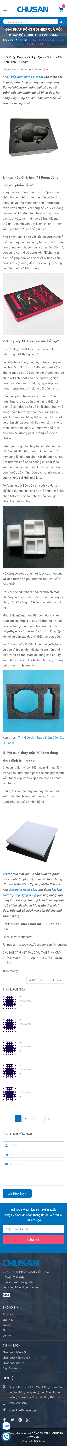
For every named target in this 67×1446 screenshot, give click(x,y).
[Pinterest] (20, 1420)
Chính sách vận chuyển (16, 1357)
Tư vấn (7, 1324)
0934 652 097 (17, 1403)
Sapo (41, 1441)
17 (49, 1119)
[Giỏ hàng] (61, 10)
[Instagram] (28, 1420)
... (41, 1119)
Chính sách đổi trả (13, 1362)
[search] (60, 21)
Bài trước (37, 980)
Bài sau (55, 980)
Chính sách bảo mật (14, 1352)
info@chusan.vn (22, 937)
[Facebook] (4, 1420)
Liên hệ (7, 1335)
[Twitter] (12, 1420)
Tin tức (7, 1330)
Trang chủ (8, 1314)
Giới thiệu (8, 1319)
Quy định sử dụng (13, 1368)
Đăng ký (33, 1240)
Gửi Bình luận (17, 1193)
